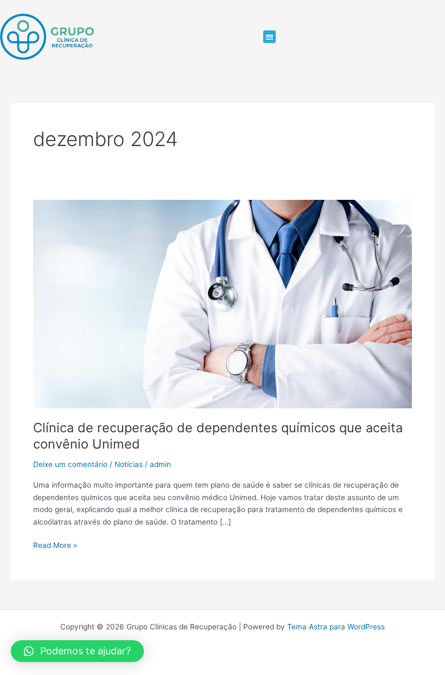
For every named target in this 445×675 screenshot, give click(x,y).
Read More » (55, 544)
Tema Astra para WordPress (336, 626)
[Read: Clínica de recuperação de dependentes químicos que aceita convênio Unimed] (222, 303)
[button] (269, 36)
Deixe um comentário (70, 464)
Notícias (129, 464)
